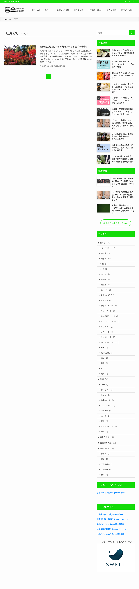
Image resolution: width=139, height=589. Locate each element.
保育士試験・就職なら (106, 519)
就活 (104, 459)
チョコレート (108, 337)
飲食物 (105, 280)
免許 (104, 374)
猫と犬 (105, 259)
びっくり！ (107, 390)
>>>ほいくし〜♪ (122, 519)
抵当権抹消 (107, 464)
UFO (104, 385)
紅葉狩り (106, 300)
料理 (104, 363)
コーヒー (106, 411)
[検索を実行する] (132, 32)
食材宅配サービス (109, 316)
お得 (104, 475)
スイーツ (106, 290)
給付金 (105, 416)
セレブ (105, 395)
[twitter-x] (129, 1)
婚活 (104, 358)
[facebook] (126, 1)
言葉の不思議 (108, 443)
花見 (104, 421)
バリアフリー (108, 248)
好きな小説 (107, 295)
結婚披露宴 (107, 353)
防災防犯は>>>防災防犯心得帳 (110, 514)
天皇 (104, 432)
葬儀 (104, 347)
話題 (104, 379)
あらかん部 (107, 448)
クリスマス (107, 327)
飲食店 (105, 285)
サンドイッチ (108, 311)
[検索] (133, 1)
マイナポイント (109, 426)
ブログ (105, 454)
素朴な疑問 (107, 437)
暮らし (105, 243)
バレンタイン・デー (110, 342)
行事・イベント (109, 306)
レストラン (107, 332)
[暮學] (14, 10)
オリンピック (108, 405)
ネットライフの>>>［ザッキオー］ (112, 493)
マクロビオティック (110, 321)
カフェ (105, 274)
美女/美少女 (107, 400)
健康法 (105, 253)
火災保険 (106, 469)
